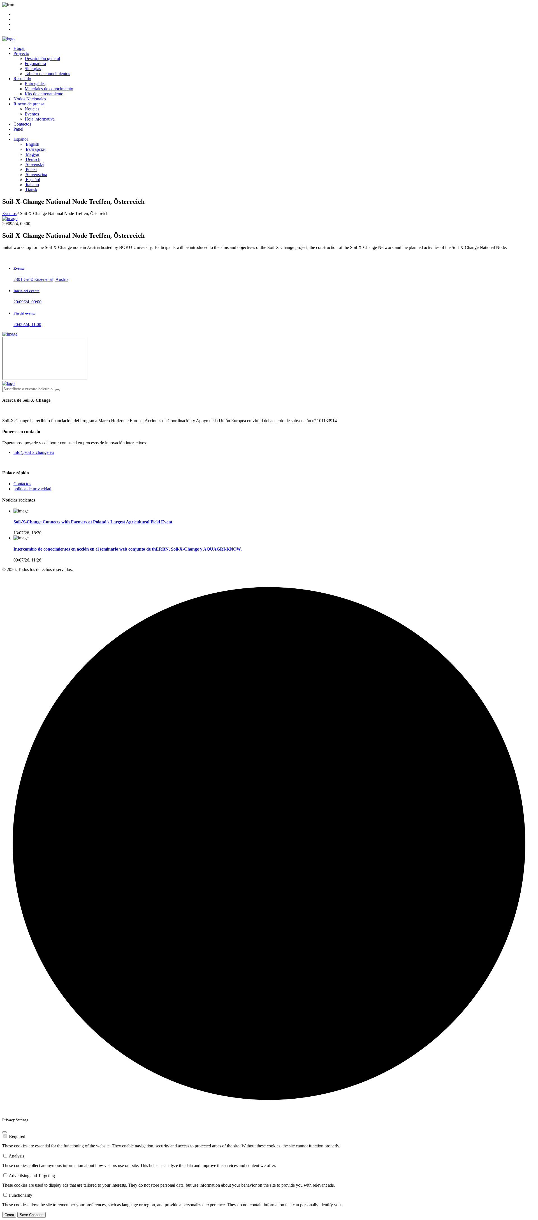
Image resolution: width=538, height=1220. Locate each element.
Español (20, 139)
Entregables (35, 83)
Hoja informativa (40, 119)
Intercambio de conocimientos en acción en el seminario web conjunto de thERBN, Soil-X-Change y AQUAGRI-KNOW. (127, 549)
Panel (18, 129)
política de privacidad (32, 488)
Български (35, 149)
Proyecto (21, 53)
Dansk (31, 189)
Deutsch (32, 159)
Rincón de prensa (28, 103)
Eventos (32, 114)
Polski (31, 169)
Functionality (20, 1195)
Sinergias (33, 68)
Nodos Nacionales (29, 98)
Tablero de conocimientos (47, 73)
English (32, 144)
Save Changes (31, 1215)
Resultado (22, 78)
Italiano (32, 184)
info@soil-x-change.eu (33, 452)
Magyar (32, 154)
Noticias (32, 109)
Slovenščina (36, 174)
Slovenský (34, 164)
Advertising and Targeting (32, 1175)
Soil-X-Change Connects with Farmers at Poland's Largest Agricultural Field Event (92, 521)
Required (17, 1136)
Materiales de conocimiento (49, 88)
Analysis (16, 1156)
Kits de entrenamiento (44, 93)
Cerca (9, 1215)
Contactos (22, 124)
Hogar (19, 48)
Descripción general (42, 58)
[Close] (4, 1132)
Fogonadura (35, 63)
